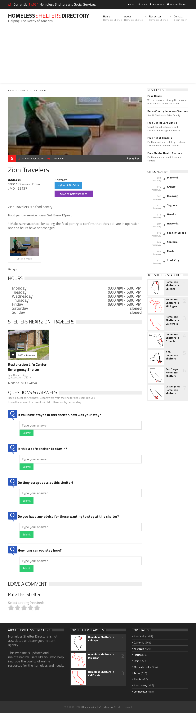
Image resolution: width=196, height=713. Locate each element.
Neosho (171, 214)
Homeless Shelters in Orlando (172, 337)
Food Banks (154, 96)
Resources (156, 4)
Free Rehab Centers (159, 138)
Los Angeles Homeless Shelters (173, 390)
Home (131, 4)
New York (139, 636)
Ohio (136, 661)
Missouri (22, 90)
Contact (180, 18)
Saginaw (172, 205)
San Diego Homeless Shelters (172, 372)
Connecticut (140, 691)
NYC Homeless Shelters (172, 355)
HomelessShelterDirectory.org (97, 707)
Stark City (173, 260)
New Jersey (140, 685)
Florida (138, 655)
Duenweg (172, 196)
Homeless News (176, 4)
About (141, 4)
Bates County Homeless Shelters (167, 111)
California (139, 642)
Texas (137, 673)
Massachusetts (142, 667)
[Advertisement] (98, 56)
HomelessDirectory (48, 15)
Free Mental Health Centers (164, 153)
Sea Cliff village (176, 232)
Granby (171, 186)
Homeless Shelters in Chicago (172, 285)
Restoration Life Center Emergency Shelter (27, 366)
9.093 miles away (26, 355)
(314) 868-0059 (69, 185)
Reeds (170, 251)
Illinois (137, 679)
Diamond (172, 177)
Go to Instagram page (74, 194)
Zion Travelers (40, 90)
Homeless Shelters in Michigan (172, 303)
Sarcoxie (172, 242)
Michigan (139, 649)
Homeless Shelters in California (172, 320)
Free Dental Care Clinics (162, 122)
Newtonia (173, 223)
